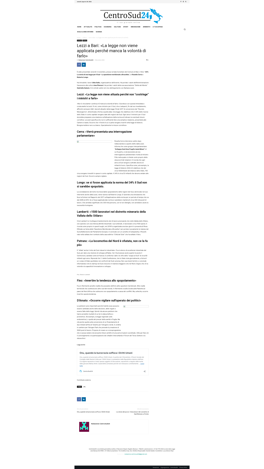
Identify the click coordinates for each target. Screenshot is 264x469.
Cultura (84, 37)
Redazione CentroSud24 (86, 60)
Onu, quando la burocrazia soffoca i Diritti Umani (93, 412)
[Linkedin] (84, 65)
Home (79, 37)
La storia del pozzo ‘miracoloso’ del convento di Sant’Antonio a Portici (132, 413)
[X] (186, 1)
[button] (184, 29)
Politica (85, 40)
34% (84, 386)
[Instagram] (183, 1)
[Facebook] (181, 1)
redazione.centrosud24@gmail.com (135, 454)
